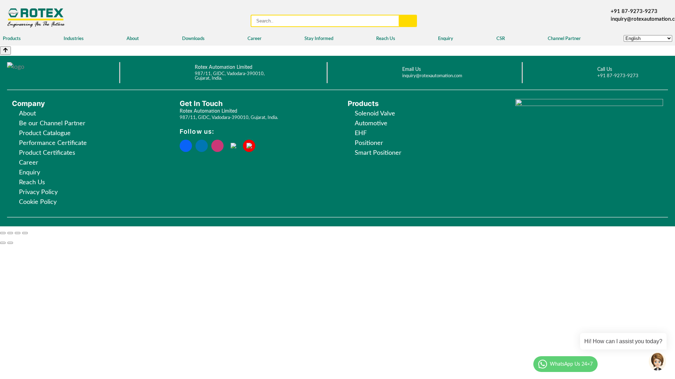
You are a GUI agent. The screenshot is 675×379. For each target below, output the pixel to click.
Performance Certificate (53, 143)
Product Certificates (47, 153)
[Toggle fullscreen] (17, 233)
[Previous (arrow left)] (3, 243)
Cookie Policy (38, 202)
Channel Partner (564, 38)
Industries (74, 38)
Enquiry (445, 38)
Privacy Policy (38, 192)
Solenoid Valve (375, 114)
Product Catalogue (45, 133)
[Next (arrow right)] (10, 243)
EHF (361, 133)
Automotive (371, 123)
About (133, 38)
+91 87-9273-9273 (634, 11)
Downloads (193, 38)
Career (255, 38)
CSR (500, 38)
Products (12, 38)
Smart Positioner (378, 153)
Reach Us (385, 38)
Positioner (369, 143)
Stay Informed (318, 38)
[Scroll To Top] (5, 50)
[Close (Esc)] (3, 233)
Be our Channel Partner (52, 123)
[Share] (10, 233)
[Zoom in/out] (25, 233)
